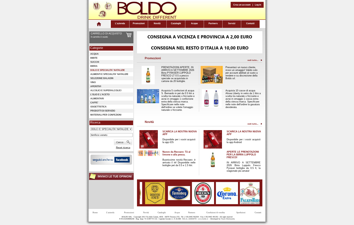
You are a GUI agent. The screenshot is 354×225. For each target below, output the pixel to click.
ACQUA (94, 54)
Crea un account (242, 5)
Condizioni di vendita (215, 212)
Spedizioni (240, 212)
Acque (194, 23)
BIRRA (94, 66)
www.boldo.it (203, 219)
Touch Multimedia (228, 219)
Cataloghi (176, 23)
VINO (93, 82)
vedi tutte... (252, 60)
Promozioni (139, 23)
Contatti (250, 23)
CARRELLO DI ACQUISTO (106, 33)
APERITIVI (95, 86)
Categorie (96, 47)
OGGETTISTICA (98, 106)
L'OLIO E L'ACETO (100, 94)
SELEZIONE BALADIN (101, 78)
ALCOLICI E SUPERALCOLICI (105, 90)
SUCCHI (94, 62)
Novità (157, 23)
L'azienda (120, 23)
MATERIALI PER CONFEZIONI (105, 115)
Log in (258, 5)
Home (95, 212)
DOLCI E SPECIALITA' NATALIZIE (107, 70)
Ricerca (95, 122)
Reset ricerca (123, 147)
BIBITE (94, 58)
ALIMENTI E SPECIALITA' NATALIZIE (109, 74)
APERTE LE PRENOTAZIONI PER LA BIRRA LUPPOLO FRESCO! (243, 154)
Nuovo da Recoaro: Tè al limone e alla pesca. (176, 153)
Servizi (231, 23)
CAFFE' (94, 102)
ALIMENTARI (97, 98)
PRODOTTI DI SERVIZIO (102, 110)
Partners (213, 23)
